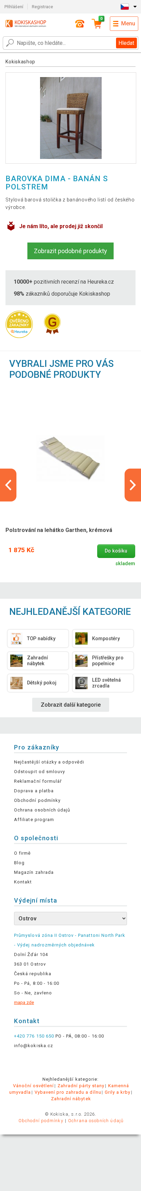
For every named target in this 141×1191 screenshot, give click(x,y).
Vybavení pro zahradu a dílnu (68, 1092)
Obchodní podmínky (37, 800)
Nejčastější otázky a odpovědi (49, 762)
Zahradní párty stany (81, 1085)
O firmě (22, 853)
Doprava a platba (34, 790)
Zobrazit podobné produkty (70, 251)
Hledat (126, 43)
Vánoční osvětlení (33, 1085)
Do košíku (116, 551)
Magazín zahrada (34, 872)
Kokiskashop (20, 61)
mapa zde (24, 1002)
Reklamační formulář (38, 781)
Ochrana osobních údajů (42, 809)
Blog (19, 862)
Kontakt (23, 881)
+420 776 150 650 (34, 1036)
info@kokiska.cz (33, 1045)
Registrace (42, 6)
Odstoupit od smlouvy (39, 771)
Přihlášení (13, 6)
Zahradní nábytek (71, 1098)
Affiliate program (34, 819)
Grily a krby (117, 1092)
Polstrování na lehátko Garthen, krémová (58, 530)
